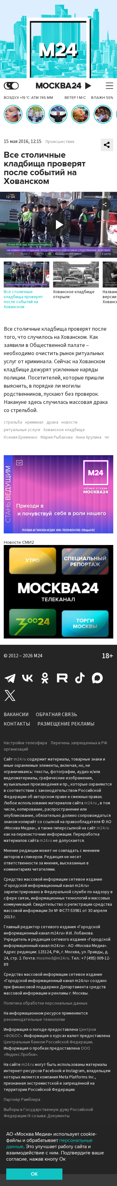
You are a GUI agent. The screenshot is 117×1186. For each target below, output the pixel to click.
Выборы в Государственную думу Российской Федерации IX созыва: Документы (48, 1113)
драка (52, 422)
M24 (38, 655)
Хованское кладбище (64, 430)
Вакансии (16, 714)
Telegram (10, 678)
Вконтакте (27, 678)
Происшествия (60, 142)
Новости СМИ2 (19, 542)
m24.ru (20, 759)
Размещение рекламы (66, 723)
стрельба (13, 422)
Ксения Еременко (20, 437)
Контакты (17, 723)
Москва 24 (58, 85)
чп (107, 437)
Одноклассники (45, 678)
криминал (34, 422)
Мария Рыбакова (57, 437)
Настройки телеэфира (25, 743)
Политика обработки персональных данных (45, 1003)
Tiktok (80, 678)
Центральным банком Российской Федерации (48, 1042)
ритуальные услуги (22, 430)
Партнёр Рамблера (22, 1100)
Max (97, 678)
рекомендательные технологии (34, 1019)
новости (69, 422)
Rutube (62, 678)
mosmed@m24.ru (53, 958)
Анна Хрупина (88, 437)
